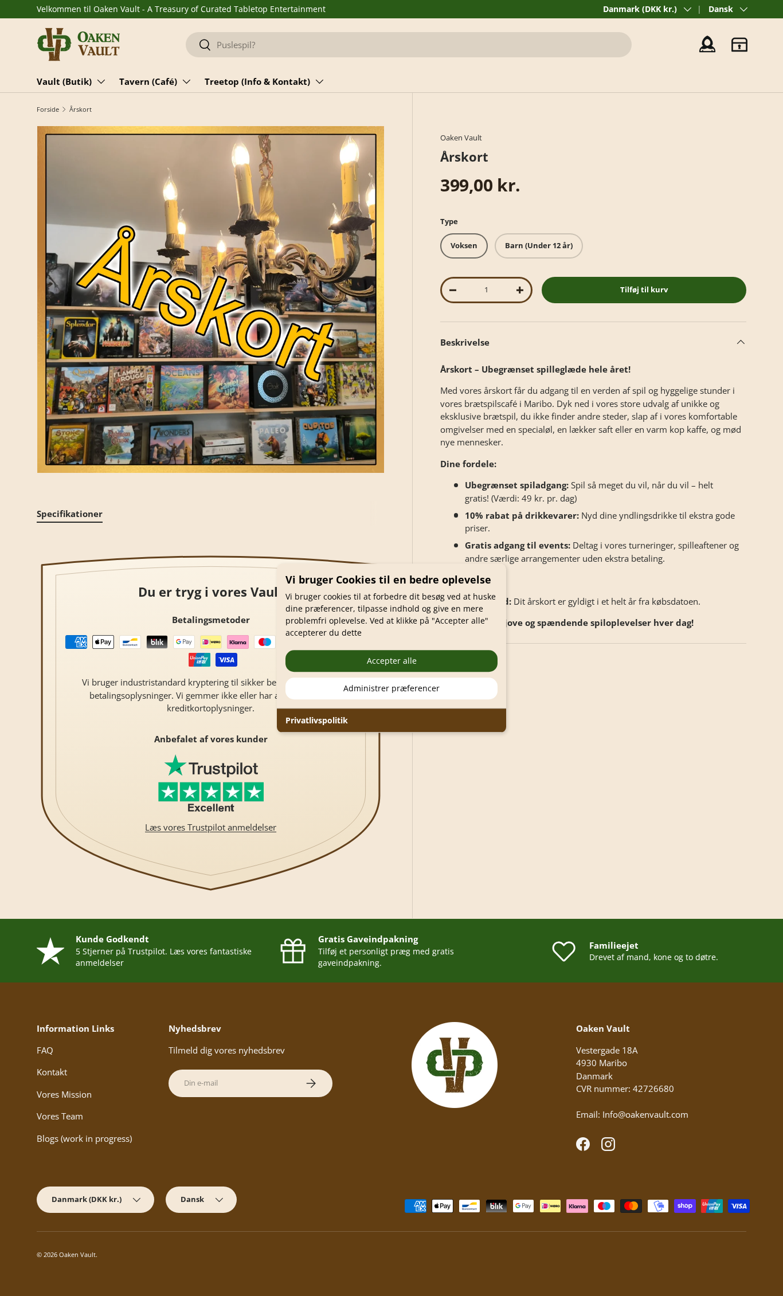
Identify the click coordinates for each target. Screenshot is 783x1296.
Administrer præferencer (391, 688)
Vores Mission (64, 1094)
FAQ (45, 1050)
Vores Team (60, 1116)
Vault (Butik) (64, 81)
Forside (48, 109)
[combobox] (409, 44)
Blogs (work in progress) (84, 1138)
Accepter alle (392, 660)
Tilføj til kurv (644, 289)
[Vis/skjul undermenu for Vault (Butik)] (101, 81)
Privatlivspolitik (316, 720)
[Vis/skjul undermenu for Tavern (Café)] (186, 81)
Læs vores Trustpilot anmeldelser (210, 827)
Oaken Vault (461, 137)
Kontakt (52, 1072)
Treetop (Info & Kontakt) (257, 81)
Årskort (80, 109)
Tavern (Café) (148, 81)
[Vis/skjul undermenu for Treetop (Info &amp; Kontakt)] (319, 81)
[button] (739, 44)
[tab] (70, 513)
